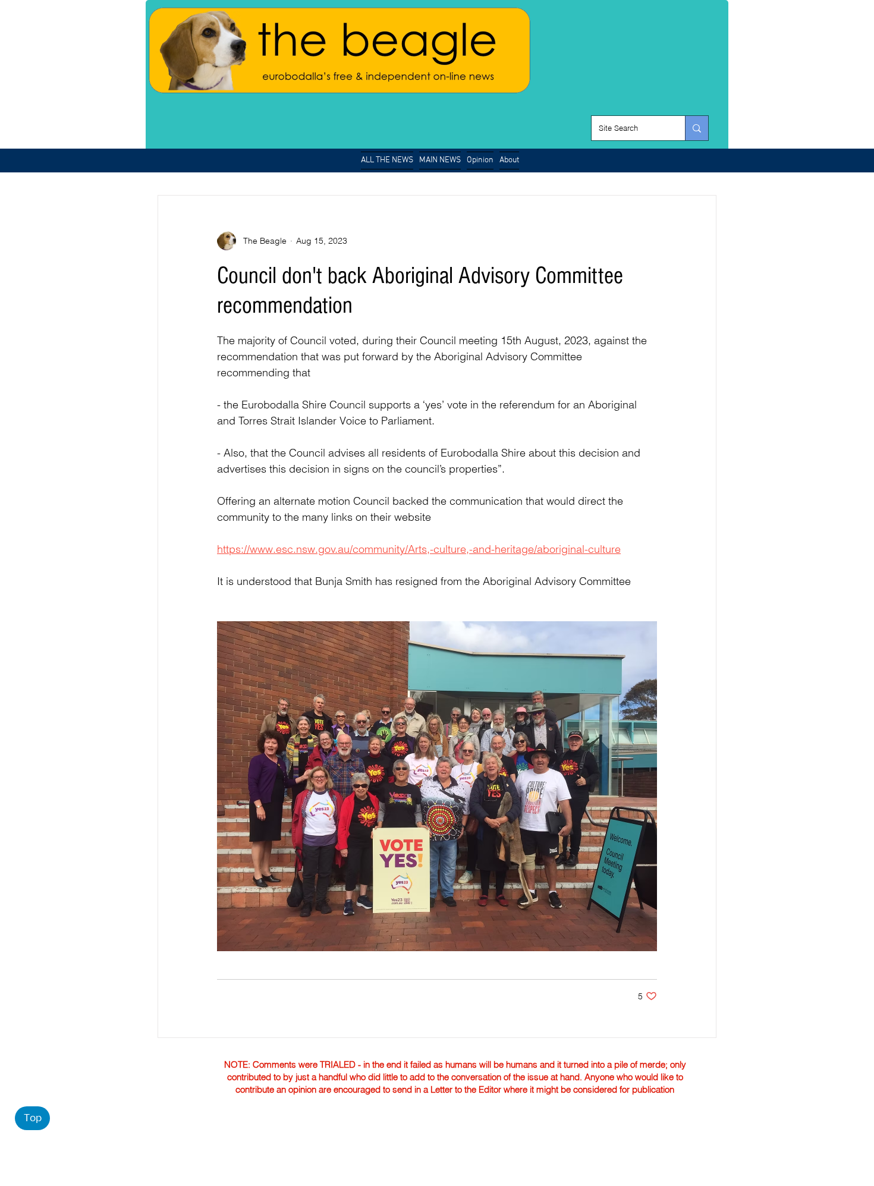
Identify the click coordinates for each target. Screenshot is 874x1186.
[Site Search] (696, 128)
